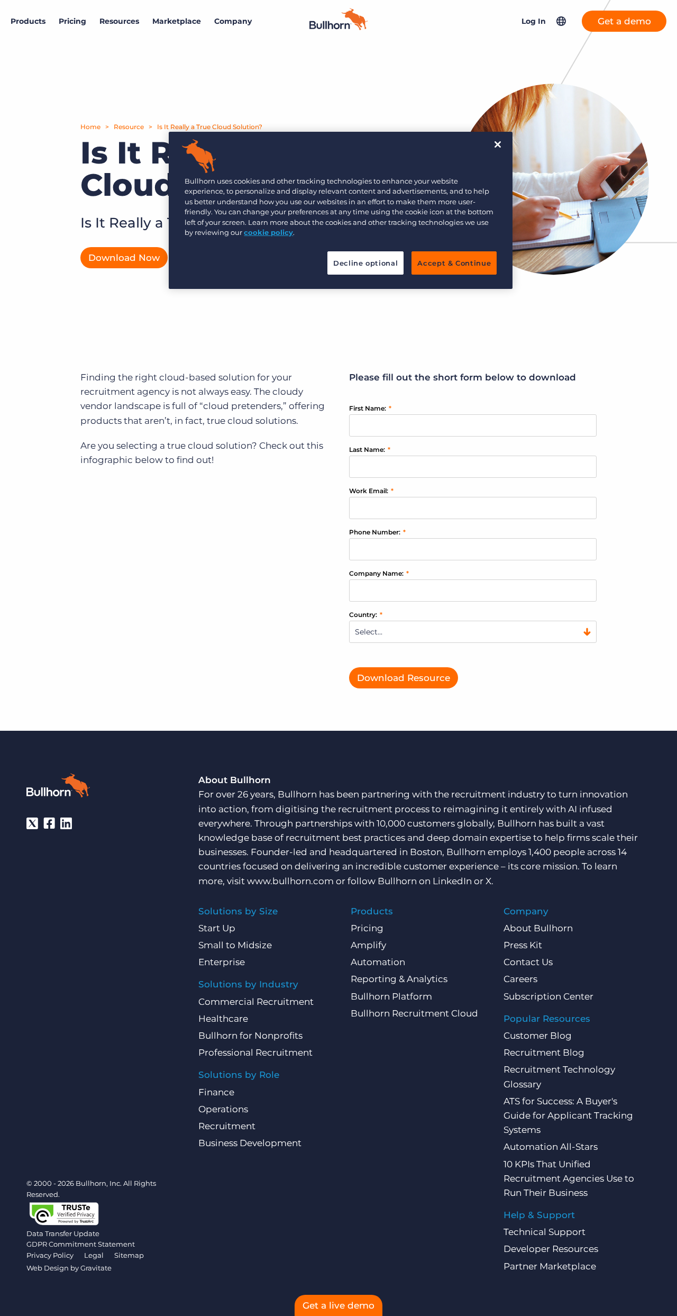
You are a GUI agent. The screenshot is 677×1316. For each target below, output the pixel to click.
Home (90, 127)
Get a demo (624, 21)
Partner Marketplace (550, 1266)
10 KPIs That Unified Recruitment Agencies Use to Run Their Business (569, 1178)
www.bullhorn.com (290, 881)
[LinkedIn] (66, 823)
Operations (223, 1109)
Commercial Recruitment (256, 1001)
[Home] (338, 27)
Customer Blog (538, 1035)
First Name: (370, 408)
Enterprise (221, 962)
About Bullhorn (538, 928)
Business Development (249, 1143)
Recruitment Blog (544, 1052)
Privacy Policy (50, 1255)
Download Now (124, 257)
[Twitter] (32, 823)
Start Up (216, 928)
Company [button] (233, 21)
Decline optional (365, 263)
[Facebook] (49, 823)
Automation (378, 962)
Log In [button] (534, 21)
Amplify (368, 945)
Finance (216, 1092)
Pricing (72, 21)
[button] (561, 21)
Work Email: (371, 491)
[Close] (497, 144)
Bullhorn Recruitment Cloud (414, 1013)
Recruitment (226, 1126)
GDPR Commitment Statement (80, 1244)
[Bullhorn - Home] (58, 787)
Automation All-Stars (551, 1146)
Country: (365, 615)
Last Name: (369, 449)
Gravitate (96, 1268)
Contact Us (528, 962)
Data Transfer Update (62, 1233)
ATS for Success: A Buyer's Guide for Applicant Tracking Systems (568, 1115)
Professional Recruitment (255, 1052)
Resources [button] (119, 21)
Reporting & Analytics (399, 979)
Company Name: (379, 573)
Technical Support (544, 1232)
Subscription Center (548, 996)
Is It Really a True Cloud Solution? (209, 127)
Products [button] (28, 21)
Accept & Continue (454, 263)
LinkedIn (452, 881)
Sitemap (129, 1255)
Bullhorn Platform (391, 996)
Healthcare (223, 1018)
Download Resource (403, 678)
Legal (94, 1255)
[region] (341, 210)
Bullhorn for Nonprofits (250, 1035)
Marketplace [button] (176, 21)
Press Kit (523, 945)
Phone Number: (377, 532)
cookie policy (268, 232)
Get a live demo (338, 1305)
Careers (520, 979)
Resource (129, 127)
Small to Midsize (235, 945)
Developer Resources (551, 1249)
